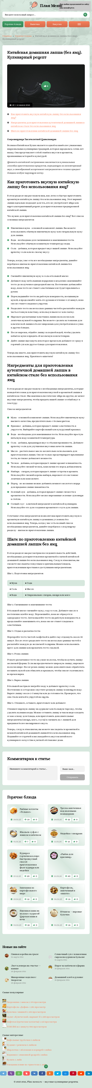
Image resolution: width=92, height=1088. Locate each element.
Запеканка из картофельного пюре (28, 890)
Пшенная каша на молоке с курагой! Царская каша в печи (30, 915)
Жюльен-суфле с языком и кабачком (30, 833)
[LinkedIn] (88, 1073)
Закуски (57, 24)
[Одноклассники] (50, 1073)
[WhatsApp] (19, 1073)
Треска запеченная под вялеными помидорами (70, 811)
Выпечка (35, 24)
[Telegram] (3, 1073)
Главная (7, 36)
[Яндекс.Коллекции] (26, 1073)
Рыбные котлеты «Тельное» (29, 810)
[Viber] (11, 1073)
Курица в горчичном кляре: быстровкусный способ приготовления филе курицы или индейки (30, 862)
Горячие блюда (13, 24)
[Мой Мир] (65, 1073)
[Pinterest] (73, 1073)
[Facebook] (42, 1073)
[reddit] (81, 1073)
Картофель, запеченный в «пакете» (67, 890)
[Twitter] (57, 1073)
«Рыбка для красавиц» (66, 855)
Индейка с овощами (71, 833)
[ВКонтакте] (34, 1073)
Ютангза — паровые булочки (71, 913)
